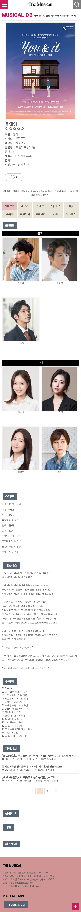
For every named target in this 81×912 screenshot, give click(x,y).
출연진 (25, 206)
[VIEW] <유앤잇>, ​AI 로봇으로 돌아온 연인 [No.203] (29, 777)
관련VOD (40, 214)
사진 (55, 214)
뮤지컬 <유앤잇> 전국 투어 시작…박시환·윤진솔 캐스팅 (32, 766)
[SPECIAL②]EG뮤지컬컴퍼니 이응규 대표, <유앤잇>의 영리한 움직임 (39, 755)
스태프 (40, 206)
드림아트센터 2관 (25, 147)
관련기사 (25, 214)
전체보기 (10, 206)
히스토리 (71, 214)
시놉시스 (56, 206)
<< (24, 791)
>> (56, 791)
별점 (71, 206)
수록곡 (10, 214)
